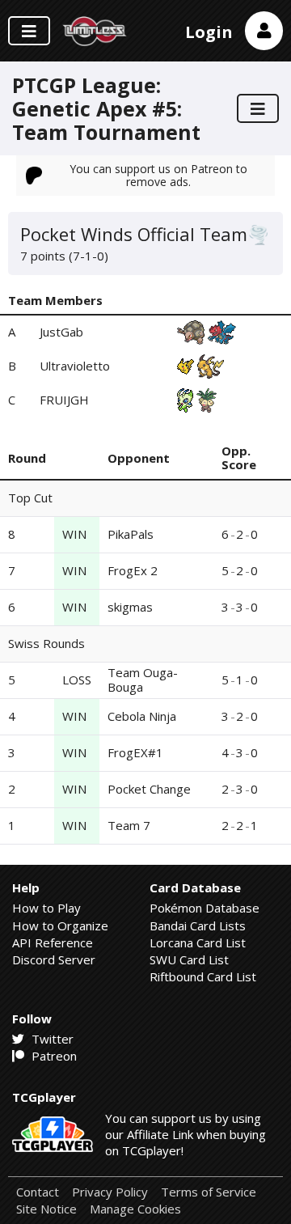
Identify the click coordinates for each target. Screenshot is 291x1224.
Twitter (51, 1039)
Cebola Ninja (142, 716)
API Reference (52, 942)
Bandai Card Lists (198, 925)
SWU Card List (189, 959)
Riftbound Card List (203, 976)
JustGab (61, 332)
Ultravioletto (75, 366)
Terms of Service (208, 1192)
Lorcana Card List (198, 942)
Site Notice (46, 1209)
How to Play (46, 908)
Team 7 (129, 825)
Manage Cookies (135, 1209)
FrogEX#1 (135, 752)
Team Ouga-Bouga (143, 679)
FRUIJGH (64, 400)
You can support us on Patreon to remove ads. (158, 175)
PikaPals (131, 534)
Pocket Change (149, 789)
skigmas (130, 607)
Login (209, 32)
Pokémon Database (204, 908)
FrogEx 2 (133, 570)
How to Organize (60, 925)
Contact (37, 1192)
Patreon (52, 1056)
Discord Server (53, 959)
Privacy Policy (110, 1192)
